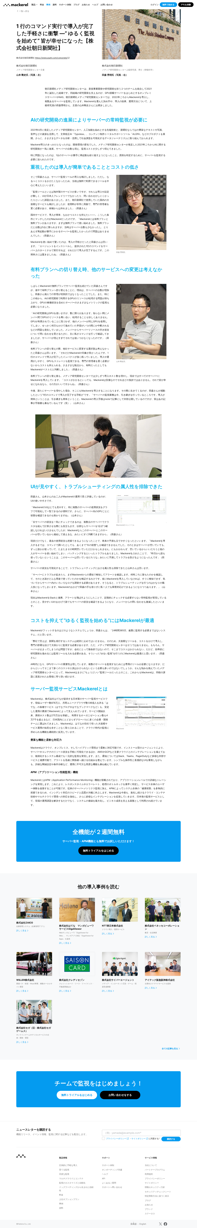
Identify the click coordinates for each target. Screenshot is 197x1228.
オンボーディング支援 (112, 1169)
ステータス (150, 1213)
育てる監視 (64, 1169)
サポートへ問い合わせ (112, 1187)
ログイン (155, 4)
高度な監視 (64, 1174)
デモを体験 (186, 4)
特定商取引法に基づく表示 (157, 1196)
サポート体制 (65, 4)
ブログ (76, 4)
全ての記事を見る (170, 1048)
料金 (42, 4)
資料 (55, 4)
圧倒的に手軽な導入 (68, 1165)
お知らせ (86, 4)
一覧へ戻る (24, 11)
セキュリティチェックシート (158, 1191)
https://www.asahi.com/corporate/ (51, 58)
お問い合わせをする (120, 1094)
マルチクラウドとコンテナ (71, 1178)
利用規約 (149, 1174)
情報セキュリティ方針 (155, 1187)
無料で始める (168, 4)
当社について (151, 1165)
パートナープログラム (155, 1169)
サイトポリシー (138, 1138)
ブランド (149, 1209)
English (142, 1224)
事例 (48, 4)
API (103, 1178)
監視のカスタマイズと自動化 (72, 1183)
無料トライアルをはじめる (98, 850)
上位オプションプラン (69, 1199)
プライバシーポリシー (116, 1138)
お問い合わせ (107, 4)
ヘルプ (95, 4)
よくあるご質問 (109, 1183)
